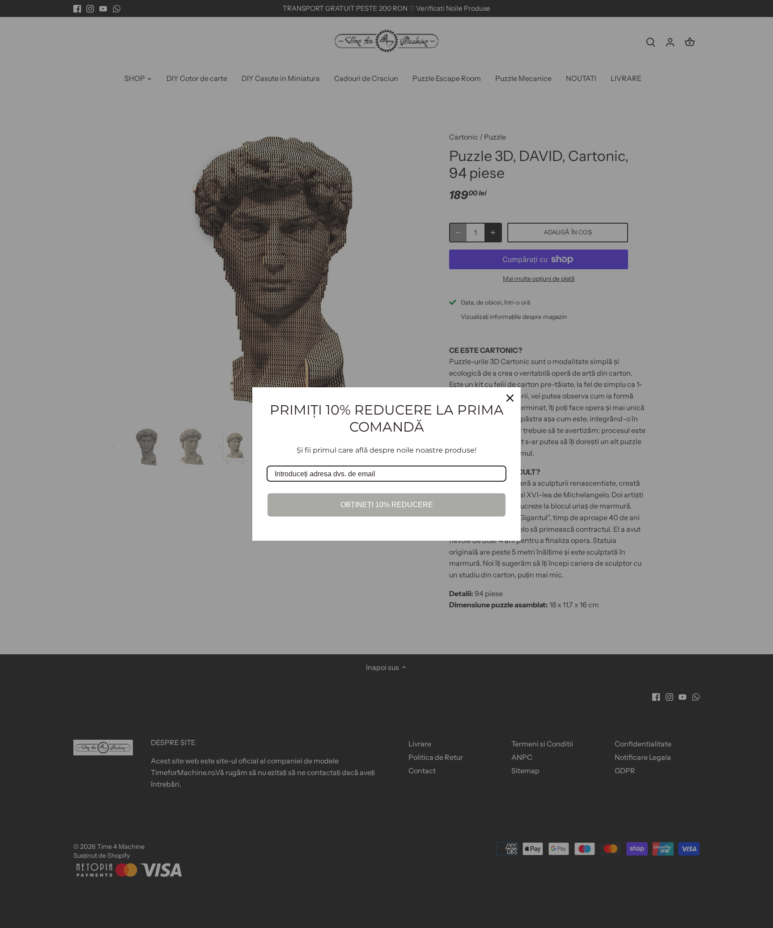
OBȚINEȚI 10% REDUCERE (386, 504)
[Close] (510, 398)
